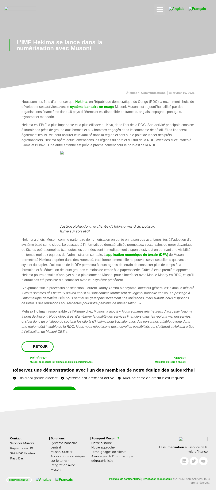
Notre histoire (101, 443)
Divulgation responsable (157, 479)
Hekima (81, 101)
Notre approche (103, 447)
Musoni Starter (62, 452)
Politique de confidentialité (125, 479)
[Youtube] (203, 461)
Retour (40, 346)
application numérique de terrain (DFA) (137, 254)
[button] (159, 9)
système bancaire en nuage (92, 107)
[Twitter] (194, 461)
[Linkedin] (184, 461)
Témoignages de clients (108, 452)
